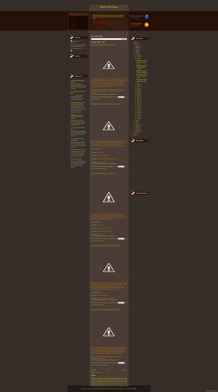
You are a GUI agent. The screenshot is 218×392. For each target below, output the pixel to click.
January (137, 45)
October (137, 127)
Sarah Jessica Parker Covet (113, 380)
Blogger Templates (129, 388)
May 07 (138, 90)
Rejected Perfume (109, 381)
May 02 (138, 57)
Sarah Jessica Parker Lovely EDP (101, 365)
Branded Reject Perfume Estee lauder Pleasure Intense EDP (105, 104)
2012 (135, 133)
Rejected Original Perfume (113, 378)
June (137, 120)
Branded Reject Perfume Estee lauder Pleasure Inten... (141, 76)
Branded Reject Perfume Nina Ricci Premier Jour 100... (141, 67)
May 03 (138, 59)
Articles (73, 17)
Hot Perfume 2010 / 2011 (76, 159)
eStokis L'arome (75, 41)
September (138, 126)
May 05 (138, 86)
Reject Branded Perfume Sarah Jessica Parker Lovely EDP (105, 309)
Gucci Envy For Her (98, 240)
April (137, 51)
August (137, 124)
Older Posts (124, 369)
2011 (135, 44)
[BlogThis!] (120, 97)
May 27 (138, 116)
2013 (135, 135)
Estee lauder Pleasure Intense (100, 168)
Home (73, 14)
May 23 (138, 111)
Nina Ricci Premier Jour (99, 304)
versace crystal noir (119, 384)
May (137, 53)
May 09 (138, 94)
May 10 (138, 96)
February (138, 47)
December (138, 131)
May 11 (138, 97)
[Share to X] (122, 97)
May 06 (138, 88)
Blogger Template (110, 388)
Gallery (73, 21)
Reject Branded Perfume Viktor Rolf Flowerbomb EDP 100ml (78, 103)
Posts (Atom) (99, 372)
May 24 (138, 112)
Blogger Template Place (120, 388)
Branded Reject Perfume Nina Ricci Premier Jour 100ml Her (105, 245)
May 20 (138, 107)
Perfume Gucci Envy (112, 384)
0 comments (115, 96)
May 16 (138, 101)
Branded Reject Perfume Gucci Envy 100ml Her (102, 173)
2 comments (115, 238)
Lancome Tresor (101, 380)
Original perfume (97, 378)
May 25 (138, 114)
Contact (73, 27)
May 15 (138, 99)
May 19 (138, 105)
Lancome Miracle (114, 383)
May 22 (138, 109)
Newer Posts (93, 369)
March (137, 49)
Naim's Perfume (109, 7)
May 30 (138, 118)
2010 (135, 42)
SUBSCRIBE (136, 25)
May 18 (138, 103)
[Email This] (119, 97)
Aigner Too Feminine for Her (121, 381)
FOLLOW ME (136, 17)
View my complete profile (76, 48)
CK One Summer (107, 383)
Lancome (96, 383)
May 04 (138, 84)
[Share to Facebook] (124, 97)
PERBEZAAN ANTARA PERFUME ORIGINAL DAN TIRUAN (77, 116)
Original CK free (106, 384)
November (138, 129)
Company (74, 24)
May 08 (138, 92)
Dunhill (92, 383)
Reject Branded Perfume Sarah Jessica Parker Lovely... (141, 62)
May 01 (138, 55)
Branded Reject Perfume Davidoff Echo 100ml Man (103, 45)
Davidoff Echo (97, 99)
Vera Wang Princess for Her (98, 384)
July (137, 122)
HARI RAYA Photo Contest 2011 (78, 149)
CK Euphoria (101, 383)
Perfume (103, 381)
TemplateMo (103, 388)
